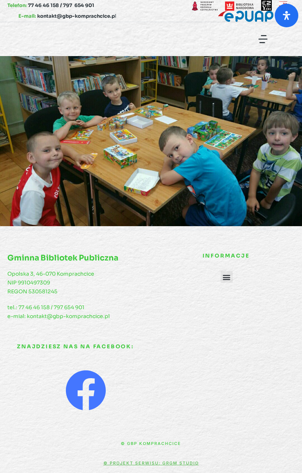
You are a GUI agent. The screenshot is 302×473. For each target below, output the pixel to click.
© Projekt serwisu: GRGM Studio (151, 463)
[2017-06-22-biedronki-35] (151, 141)
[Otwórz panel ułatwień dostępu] (286, 15)
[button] (263, 39)
